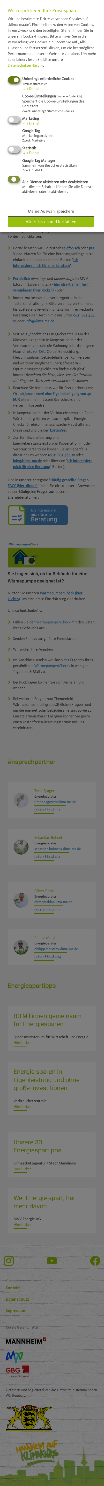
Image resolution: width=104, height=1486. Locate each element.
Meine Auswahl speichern (51, 211)
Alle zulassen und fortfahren (51, 221)
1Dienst (31, 88)
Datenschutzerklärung (25, 65)
